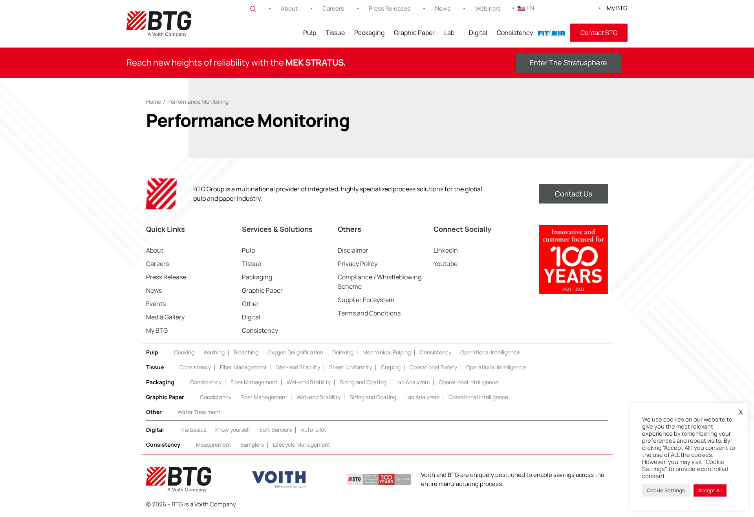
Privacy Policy (357, 263)
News (442, 8)
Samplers (252, 444)
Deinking (342, 352)
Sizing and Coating (363, 382)
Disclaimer (353, 250)
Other (250, 303)
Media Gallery (165, 317)
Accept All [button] (710, 490)
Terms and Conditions (369, 313)
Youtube (446, 263)
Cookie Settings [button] (666, 490)
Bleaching (246, 352)
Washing (214, 352)
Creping (391, 367)
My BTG (617, 8)
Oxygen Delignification (295, 352)
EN (530, 8)
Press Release (166, 277)
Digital (478, 32)
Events (156, 303)
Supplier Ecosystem (366, 299)
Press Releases (389, 8)
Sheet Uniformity (350, 367)
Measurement (213, 444)
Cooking (184, 352)
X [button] (740, 412)
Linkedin (446, 250)
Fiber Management (243, 367)
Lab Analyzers (412, 382)
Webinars (488, 8)
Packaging (369, 32)
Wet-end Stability (298, 367)
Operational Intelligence (490, 352)
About (289, 8)
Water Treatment (199, 412)
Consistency (515, 32)
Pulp (309, 32)
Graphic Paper (414, 32)
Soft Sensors (275, 429)
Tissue (335, 32)
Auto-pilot (313, 429)
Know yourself (232, 429)
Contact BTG (598, 32)
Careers (333, 8)
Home (153, 101)
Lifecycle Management (301, 444)
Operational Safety (433, 367)
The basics (192, 429)
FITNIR (551, 32)
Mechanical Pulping (386, 352)
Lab (449, 32)
